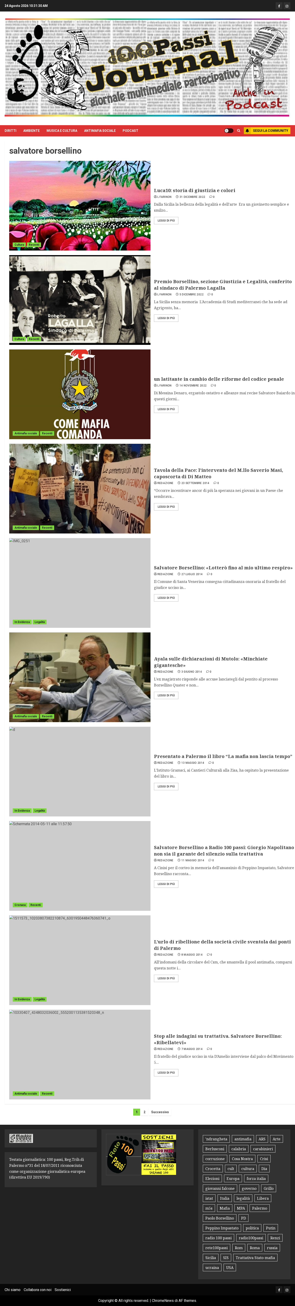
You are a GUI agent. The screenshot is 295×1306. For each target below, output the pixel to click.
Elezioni (212, 1178)
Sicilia (210, 1257)
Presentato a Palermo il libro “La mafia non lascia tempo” (223, 756)
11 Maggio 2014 (192, 860)
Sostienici (63, 1290)
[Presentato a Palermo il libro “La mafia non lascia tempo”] (79, 771)
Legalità (40, 622)
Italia (224, 1198)
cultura (247, 1168)
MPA (241, 1208)
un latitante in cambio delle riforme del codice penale (219, 379)
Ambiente (31, 131)
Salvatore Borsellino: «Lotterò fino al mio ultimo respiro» (223, 568)
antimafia (242, 1139)
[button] (239, 130)
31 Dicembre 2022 (192, 197)
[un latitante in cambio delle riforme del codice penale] (79, 394)
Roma (255, 1247)
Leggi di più (166, 220)
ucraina (212, 1267)
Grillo (269, 1188)
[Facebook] (279, 5)
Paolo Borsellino (219, 1218)
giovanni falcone (220, 1188)
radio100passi (251, 1237)
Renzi (275, 1237)
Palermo (259, 1208)
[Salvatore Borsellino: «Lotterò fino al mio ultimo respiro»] (79, 583)
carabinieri (263, 1148)
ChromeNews (163, 1300)
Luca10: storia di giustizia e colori (194, 190)
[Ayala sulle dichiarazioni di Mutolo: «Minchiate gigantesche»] (79, 677)
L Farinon (164, 197)
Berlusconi (214, 1148)
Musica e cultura (62, 131)
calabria (238, 1148)
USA (229, 1267)
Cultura (19, 244)
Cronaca (20, 905)
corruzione (215, 1158)
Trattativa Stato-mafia (255, 1257)
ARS (262, 1139)
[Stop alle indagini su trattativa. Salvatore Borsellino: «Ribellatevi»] (79, 1054)
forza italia (256, 1178)
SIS (226, 1257)
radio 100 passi (218, 1237)
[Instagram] (286, 5)
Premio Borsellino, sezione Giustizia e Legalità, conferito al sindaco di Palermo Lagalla (223, 284)
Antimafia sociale (100, 131)
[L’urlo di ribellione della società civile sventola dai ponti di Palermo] (79, 960)
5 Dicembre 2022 (192, 294)
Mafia (225, 1208)
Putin (270, 1228)
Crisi (264, 1158)
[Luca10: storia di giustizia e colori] (79, 206)
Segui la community (270, 131)
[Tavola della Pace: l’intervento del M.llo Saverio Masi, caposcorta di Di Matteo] (79, 488)
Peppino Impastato (222, 1228)
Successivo (160, 1112)
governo (249, 1188)
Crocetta (212, 1168)
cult (230, 1168)
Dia (264, 1168)
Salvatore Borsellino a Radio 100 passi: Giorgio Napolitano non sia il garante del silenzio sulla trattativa (224, 850)
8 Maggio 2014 (192, 954)
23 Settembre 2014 (195, 483)
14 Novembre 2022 (193, 385)
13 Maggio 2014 (192, 762)
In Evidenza (22, 622)
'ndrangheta (216, 1139)
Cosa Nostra (242, 1158)
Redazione (165, 483)
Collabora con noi (37, 1290)
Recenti (34, 244)
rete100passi (216, 1247)
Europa (233, 1178)
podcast (130, 131)
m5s (208, 1208)
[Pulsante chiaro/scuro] (228, 130)
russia (272, 1247)
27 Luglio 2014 (192, 574)
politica (252, 1228)
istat (209, 1198)
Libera (263, 1198)
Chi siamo (13, 1290)
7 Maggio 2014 (192, 1049)
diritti (10, 131)
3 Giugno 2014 (191, 671)
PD (243, 1218)
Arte (276, 1139)
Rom (239, 1247)
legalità (243, 1198)
